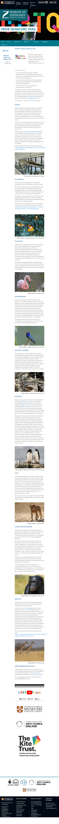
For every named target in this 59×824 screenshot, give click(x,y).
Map (32, 808)
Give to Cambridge (36, 804)
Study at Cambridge (18, 4)
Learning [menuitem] (35, 41)
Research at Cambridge (32, 4)
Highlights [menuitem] (45, 41)
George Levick (24, 405)
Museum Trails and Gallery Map (7, 57)
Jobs (32, 806)
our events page (38, 674)
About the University (25, 3)
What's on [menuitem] (17, 41)
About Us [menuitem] (27, 41)
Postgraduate (20, 803)
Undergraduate (20, 801)
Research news (50, 803)
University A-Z (5, 821)
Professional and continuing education (21, 807)
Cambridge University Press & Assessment (36, 815)
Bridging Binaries (32, 98)
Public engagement (51, 808)
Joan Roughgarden (32, 131)
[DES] (24, 782)
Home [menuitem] (3, 41)
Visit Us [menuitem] (9, 41)
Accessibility (5, 809)
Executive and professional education (20, 811)
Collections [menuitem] (4, 44)
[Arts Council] (40, 782)
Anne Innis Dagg (26, 608)
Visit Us (5, 51)
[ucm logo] (29, 790)
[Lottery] (13, 782)
